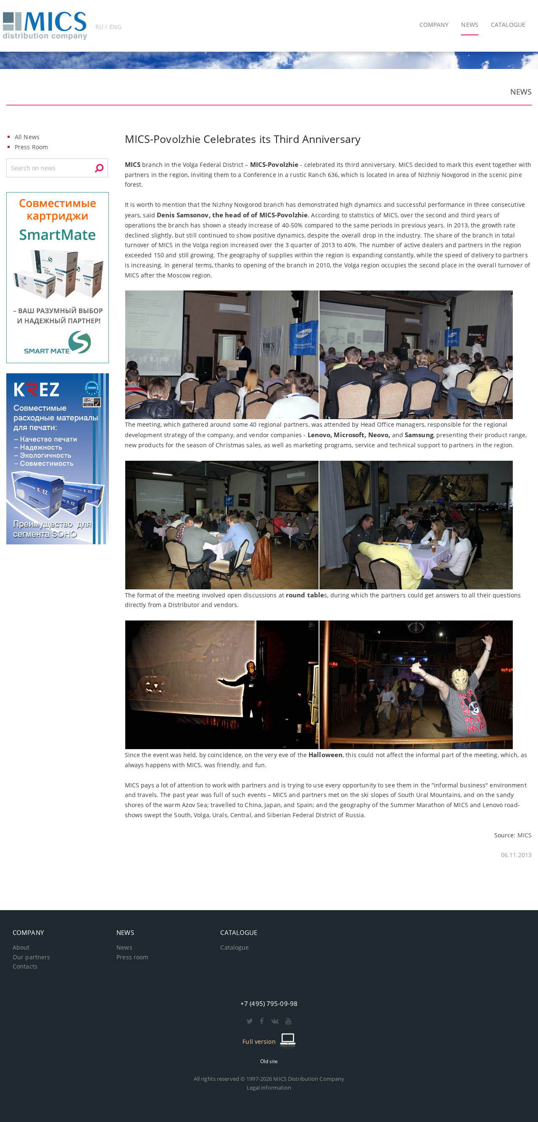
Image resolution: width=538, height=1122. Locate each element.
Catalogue (234, 947)
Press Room (31, 147)
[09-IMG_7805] (416, 354)
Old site (269, 1061)
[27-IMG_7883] (416, 524)
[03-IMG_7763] (222, 354)
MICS (524, 835)
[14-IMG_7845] (222, 684)
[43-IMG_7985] (416, 684)
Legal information (269, 1087)
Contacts (25, 966)
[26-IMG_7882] (222, 524)
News (124, 947)
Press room (132, 957)
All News (27, 137)
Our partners (31, 957)
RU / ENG (108, 27)
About (21, 947)
